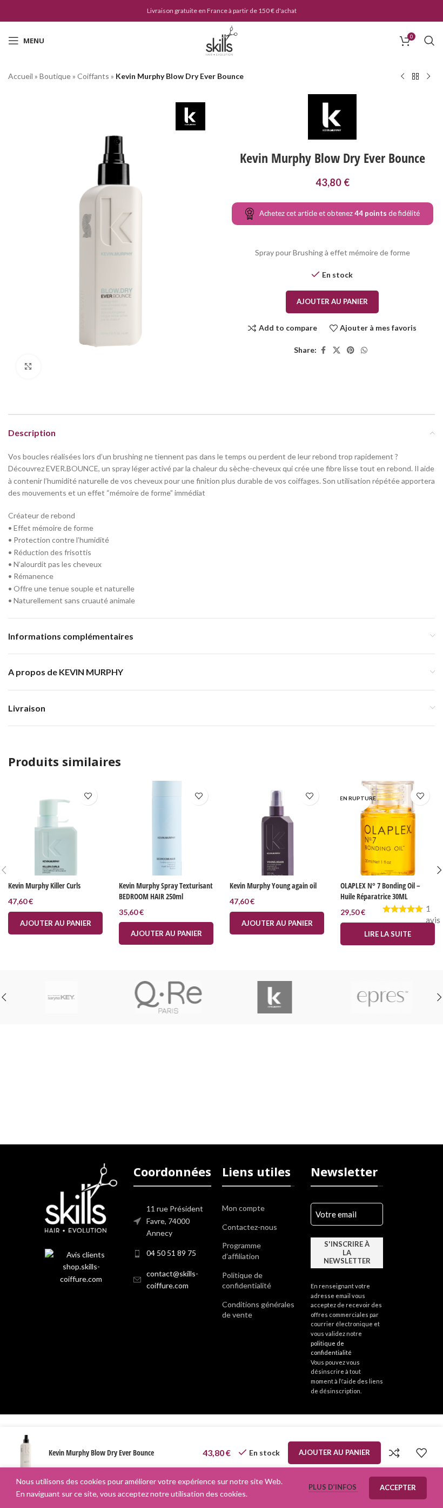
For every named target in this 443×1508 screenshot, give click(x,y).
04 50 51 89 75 (171, 1252)
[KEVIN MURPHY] (275, 997)
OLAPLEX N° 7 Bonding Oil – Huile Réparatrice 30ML (380, 890)
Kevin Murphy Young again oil (273, 885)
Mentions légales (204, 1420)
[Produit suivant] (428, 76)
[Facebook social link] (323, 350)
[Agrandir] (28, 366)
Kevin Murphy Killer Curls (44, 885)
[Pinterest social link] (351, 350)
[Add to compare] (394, 1453)
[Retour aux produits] (415, 76)
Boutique (55, 76)
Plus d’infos (333, 1487)
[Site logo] (221, 39)
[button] (55, 923)
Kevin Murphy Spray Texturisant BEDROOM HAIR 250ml (166, 890)
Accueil (20, 76)
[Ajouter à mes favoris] (87, 795)
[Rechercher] (429, 40)
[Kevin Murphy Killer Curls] (55, 828)
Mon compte (243, 1208)
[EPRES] (381, 997)
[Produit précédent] (402, 76)
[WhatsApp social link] (364, 350)
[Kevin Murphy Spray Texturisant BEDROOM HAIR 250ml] (166, 828)
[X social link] (337, 350)
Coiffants (93, 76)
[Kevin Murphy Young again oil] (277, 828)
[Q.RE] (168, 997)
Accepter (398, 1487)
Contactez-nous (249, 1227)
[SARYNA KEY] (61, 997)
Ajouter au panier (332, 301)
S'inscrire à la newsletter (347, 1252)
